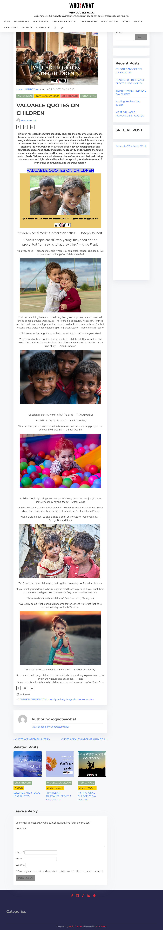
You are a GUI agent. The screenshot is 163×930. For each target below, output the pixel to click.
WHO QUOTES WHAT (81, 12)
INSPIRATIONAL (32, 89)
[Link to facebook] (72, 896)
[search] (55, 28)
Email (19, 858)
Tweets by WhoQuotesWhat (131, 146)
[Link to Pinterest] (94, 896)
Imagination (71, 699)
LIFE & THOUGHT (70, 96)
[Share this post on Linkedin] (32, 127)
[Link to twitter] (83, 896)
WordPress (101, 926)
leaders (81, 699)
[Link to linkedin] (88, 896)
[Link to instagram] (77, 896)
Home (19, 89)
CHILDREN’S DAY (39, 699)
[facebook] (18, 127)
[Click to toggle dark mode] (62, 28)
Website (20, 865)
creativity (52, 699)
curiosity (61, 699)
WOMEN (19, 788)
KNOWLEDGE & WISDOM (47, 96)
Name (20, 852)
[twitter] (25, 127)
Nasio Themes (76, 926)
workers (90, 699)
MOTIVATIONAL (88, 96)
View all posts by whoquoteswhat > (51, 726)
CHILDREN (25, 699)
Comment (22, 828)
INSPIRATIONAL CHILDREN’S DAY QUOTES (87, 796)
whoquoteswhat (28, 120)
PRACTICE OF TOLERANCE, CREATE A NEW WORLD (58, 796)
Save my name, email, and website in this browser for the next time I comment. (61, 871)
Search (119, 32)
